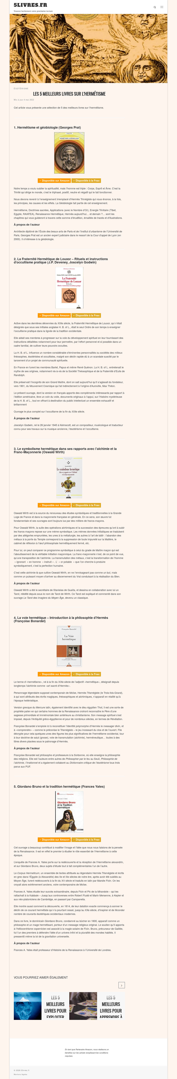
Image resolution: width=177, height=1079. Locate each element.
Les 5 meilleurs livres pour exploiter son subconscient (55, 1017)
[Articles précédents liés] (115, 985)
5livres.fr (25, 1070)
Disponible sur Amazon (56, 180)
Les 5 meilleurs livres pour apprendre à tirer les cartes (111, 1014)
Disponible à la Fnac (88, 180)
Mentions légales (20, 1074)
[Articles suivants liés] (122, 985)
